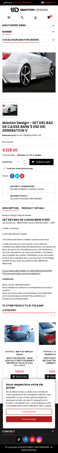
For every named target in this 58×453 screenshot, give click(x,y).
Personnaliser (29, 411)
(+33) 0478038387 (22, 2)
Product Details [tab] (33, 208)
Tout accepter (29, 419)
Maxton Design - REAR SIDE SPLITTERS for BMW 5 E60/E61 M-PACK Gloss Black (19, 362)
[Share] (12, 176)
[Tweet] (17, 176)
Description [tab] (10, 208)
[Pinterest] (22, 176)
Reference (7, 135)
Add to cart (41, 162)
